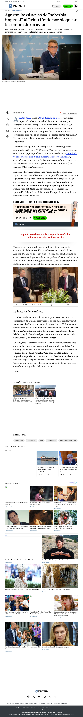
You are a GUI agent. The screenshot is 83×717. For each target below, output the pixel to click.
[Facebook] (28, 697)
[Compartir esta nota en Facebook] (7, 112)
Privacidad (37, 703)
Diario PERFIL (31, 440)
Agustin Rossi (19, 440)
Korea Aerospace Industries (68, 440)
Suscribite (67, 6)
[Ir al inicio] (17, 6)
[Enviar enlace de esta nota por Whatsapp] (7, 125)
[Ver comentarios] (76, 11)
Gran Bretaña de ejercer (50, 117)
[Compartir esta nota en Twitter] (7, 119)
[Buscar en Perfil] (76, 2)
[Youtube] (39, 697)
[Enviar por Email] (7, 131)
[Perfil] (41, 692)
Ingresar (58, 6)
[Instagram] (45, 697)
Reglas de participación (53, 703)
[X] (34, 697)
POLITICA (8, 11)
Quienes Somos (19, 703)
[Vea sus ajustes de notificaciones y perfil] (76, 6)
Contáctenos (29, 703)
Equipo (43, 703)
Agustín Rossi (25, 117)
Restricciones (52, 440)
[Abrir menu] (6, 6)
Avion (41, 440)
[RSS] (50, 697)
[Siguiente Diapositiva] (76, 464)
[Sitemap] (55, 697)
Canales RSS (10, 703)
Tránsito (64, 703)
